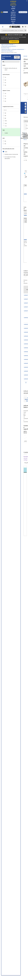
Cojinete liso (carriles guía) (7, 51)
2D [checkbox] (5, 141)
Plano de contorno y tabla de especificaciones (24, 135)
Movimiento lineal (5, 47)
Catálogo (27, 135)
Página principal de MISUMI (7, 44)
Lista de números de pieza (25, 135)
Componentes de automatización (8, 46)
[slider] (26, 462)
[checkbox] (10, 77)
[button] (23, 12)
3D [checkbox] (5, 143)
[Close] (25, 34)
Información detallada (26, 135)
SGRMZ (6, 133)
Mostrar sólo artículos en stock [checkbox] (11, 69)
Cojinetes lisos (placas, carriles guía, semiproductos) (12, 49)
